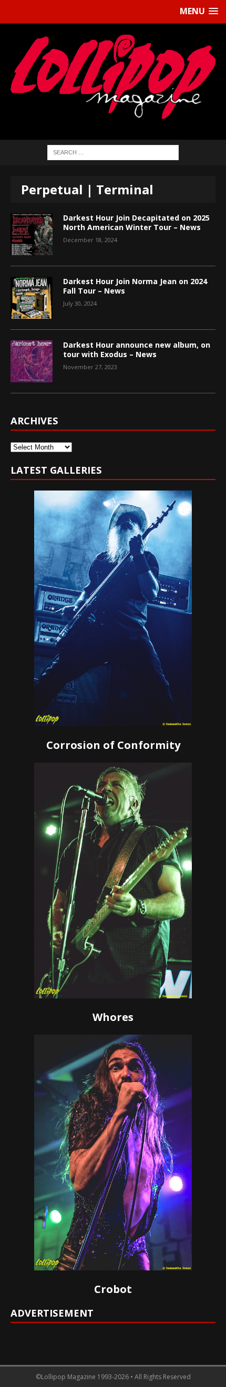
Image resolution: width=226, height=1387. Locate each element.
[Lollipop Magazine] (113, 76)
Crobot (113, 1289)
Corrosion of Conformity (113, 745)
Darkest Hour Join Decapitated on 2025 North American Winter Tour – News (136, 222)
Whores (113, 1017)
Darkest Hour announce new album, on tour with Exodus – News (136, 349)
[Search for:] (113, 152)
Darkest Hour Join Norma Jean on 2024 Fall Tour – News (135, 286)
